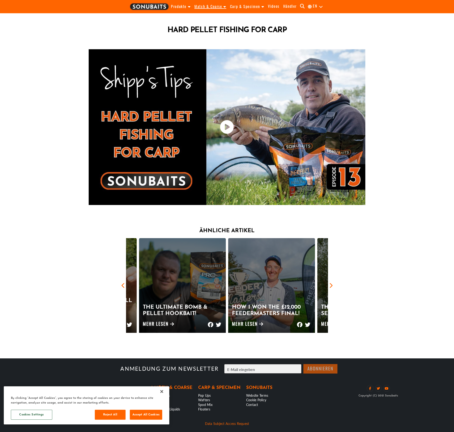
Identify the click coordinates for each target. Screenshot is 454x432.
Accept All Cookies (146, 414)
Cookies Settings (31, 414)
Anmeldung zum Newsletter (169, 368)
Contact (252, 404)
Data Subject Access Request (227, 423)
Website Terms (257, 395)
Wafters (204, 399)
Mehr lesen (156, 324)
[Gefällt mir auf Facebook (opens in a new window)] (370, 388)
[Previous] (123, 285)
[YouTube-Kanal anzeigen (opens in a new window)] (386, 388)
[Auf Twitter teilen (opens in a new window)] (129, 322)
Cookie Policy (256, 399)
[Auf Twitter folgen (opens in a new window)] (378, 388)
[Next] (331, 285)
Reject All (110, 414)
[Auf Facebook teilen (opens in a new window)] (210, 322)
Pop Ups (204, 395)
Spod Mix (205, 404)
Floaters (204, 409)
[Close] (162, 391)
